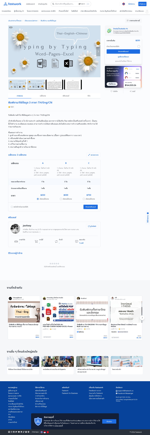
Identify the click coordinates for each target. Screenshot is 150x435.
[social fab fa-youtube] (19, 432)
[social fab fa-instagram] (11, 432)
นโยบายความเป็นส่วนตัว (96, 398)
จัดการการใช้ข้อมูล (41, 406)
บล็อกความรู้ (39, 401)
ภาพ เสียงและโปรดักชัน (89, 11)
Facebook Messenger (125, 393)
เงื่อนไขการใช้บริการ (95, 396)
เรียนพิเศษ (11, 417)
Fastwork (65, 391)
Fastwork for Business (70, 393)
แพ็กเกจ (43, 95)
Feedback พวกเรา (95, 391)
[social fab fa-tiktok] (23, 432)
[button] (114, 91)
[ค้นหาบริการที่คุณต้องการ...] (53, 4)
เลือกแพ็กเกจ (44, 199)
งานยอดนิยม (6, 11)
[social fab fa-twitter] (16, 432)
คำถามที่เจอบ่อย (40, 404)
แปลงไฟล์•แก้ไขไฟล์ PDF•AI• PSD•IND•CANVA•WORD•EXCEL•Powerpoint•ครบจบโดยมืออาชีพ (58, 326)
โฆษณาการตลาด (32, 11)
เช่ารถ (10, 420)
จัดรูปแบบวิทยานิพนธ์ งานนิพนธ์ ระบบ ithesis (124, 325)
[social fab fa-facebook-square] (13, 432)
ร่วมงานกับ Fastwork (96, 393)
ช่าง (9, 414)
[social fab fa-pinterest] (28, 432)
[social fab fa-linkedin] (21, 432)
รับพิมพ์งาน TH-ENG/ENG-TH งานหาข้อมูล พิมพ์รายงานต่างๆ (92, 325)
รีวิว (89, 95)
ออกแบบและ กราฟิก (48, 11)
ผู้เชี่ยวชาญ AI (19, 11)
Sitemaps (35, 432)
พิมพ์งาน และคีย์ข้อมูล (48, 21)
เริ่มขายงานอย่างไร (41, 393)
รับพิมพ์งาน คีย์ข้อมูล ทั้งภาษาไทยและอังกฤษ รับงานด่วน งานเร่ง (23, 325)
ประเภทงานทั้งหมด (14, 21)
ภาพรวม (20, 95)
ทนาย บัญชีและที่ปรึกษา (108, 11)
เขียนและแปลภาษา (31, 21)
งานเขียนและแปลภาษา (15, 412)
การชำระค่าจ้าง (39, 396)
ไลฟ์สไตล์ (74, 11)
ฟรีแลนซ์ (66, 95)
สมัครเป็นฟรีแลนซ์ (41, 391)
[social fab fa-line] (9, 432)
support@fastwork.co (125, 391)
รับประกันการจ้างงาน (42, 398)
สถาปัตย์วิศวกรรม (126, 11)
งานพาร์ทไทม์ (12, 422)
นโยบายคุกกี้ (58, 426)
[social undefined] (26, 432)
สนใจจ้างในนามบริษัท (21, 207)
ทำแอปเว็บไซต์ (63, 11)
